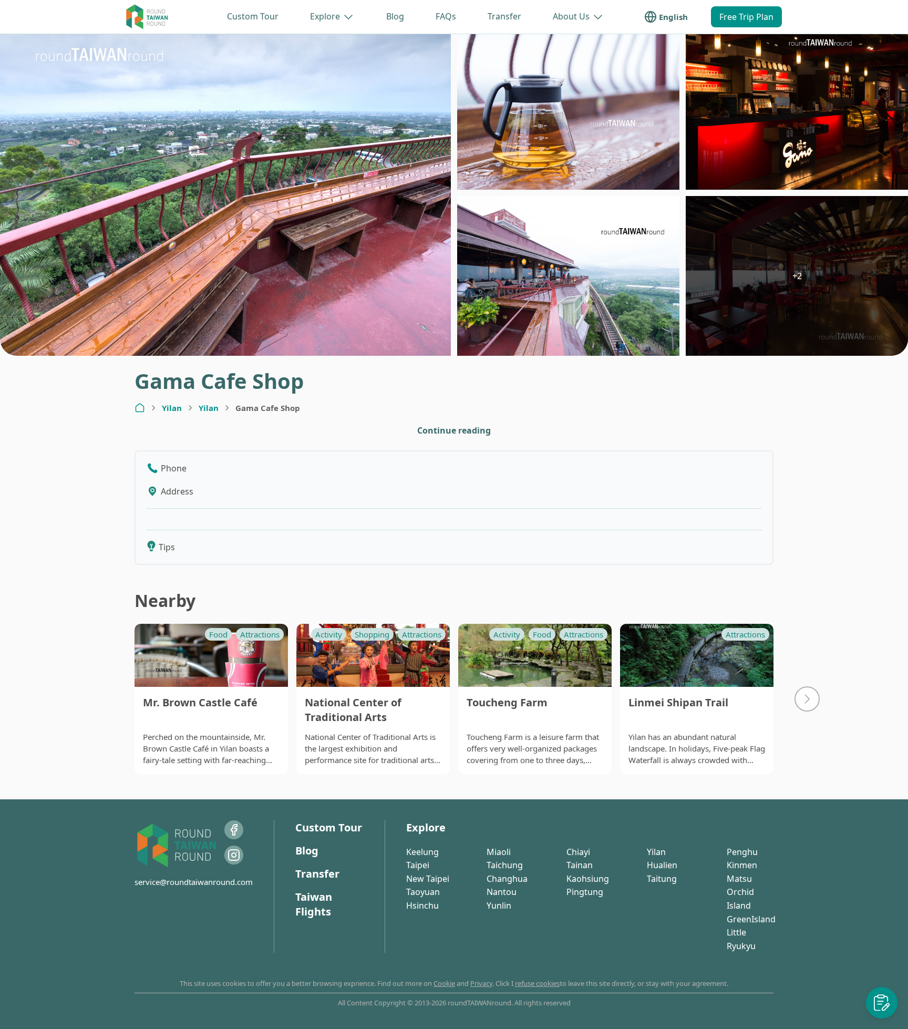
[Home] (140, 408)
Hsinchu (422, 905)
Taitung (662, 878)
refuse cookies (537, 983)
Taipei (417, 865)
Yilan (172, 408)
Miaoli (499, 852)
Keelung (422, 852)
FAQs (446, 16)
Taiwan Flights (313, 904)
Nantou (502, 892)
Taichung (505, 865)
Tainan (579, 865)
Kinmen (742, 865)
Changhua (507, 878)
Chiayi (578, 852)
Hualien (662, 865)
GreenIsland (751, 919)
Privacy (481, 983)
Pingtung (584, 892)
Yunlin (499, 905)
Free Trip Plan (746, 17)
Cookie (444, 983)
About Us (571, 16)
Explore (325, 16)
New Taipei (427, 878)
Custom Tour (252, 16)
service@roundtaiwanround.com (194, 882)
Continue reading (454, 430)
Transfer (504, 16)
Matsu (739, 878)
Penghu (742, 852)
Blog (395, 16)
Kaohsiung (587, 878)
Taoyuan (423, 892)
